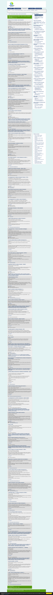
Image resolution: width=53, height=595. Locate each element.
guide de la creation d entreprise (25, 61)
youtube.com (11, 367)
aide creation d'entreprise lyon (26, 368)
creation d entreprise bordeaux (39, 67)
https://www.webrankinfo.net (13, 501)
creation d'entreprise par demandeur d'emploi (38, 158)
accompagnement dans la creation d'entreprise (19, 408)
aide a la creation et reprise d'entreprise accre (18, 343)
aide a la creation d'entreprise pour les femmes (18, 118)
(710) (39, 65)
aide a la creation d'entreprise (21, 307)
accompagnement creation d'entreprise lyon (17, 368)
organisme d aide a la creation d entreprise (18, 30)
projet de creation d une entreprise (25, 355)
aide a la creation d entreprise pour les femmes (38, 40)
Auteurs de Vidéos (20, 10)
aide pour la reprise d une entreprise (38, 151)
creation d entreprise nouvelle (12, 62)
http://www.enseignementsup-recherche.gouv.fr (15, 584)
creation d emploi (37, 147)
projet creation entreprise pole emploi (39, 92)
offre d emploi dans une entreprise (39, 31)
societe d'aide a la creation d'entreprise (38, 156)
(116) (39, 105)
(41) (39, 73)
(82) (39, 50)
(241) (39, 100)
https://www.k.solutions (12, 262)
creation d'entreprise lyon (11, 369)
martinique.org (11, 97)
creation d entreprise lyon (19, 369)
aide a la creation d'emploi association (38, 149)
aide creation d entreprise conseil (21, 85)
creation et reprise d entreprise (18, 131)
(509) (39, 46)
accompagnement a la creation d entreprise (15, 409)
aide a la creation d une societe (39, 146)
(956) (39, 76)
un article (28, 10)
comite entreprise (38, 8)
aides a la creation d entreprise (19, 559)
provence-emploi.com (12, 384)
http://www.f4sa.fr (12, 187)
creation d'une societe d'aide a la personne (39, 160)
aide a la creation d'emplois (16, 273)
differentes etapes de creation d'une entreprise (18, 434)
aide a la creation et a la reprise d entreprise (21, 344)
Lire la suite (9, 40)
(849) (39, 88)
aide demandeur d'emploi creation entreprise (39, 44)
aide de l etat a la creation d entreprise (20, 130)
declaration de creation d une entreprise (19, 29)
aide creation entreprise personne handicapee (39, 96)
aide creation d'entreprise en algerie (15, 355)
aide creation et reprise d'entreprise (21, 119)
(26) (39, 69)
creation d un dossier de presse (39, 82)
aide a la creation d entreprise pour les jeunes (38, 63)
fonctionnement (17, 8)
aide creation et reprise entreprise (20, 545)
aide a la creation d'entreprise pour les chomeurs (39, 102)
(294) (39, 42)
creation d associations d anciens (39, 78)
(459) (39, 94)
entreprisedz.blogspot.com (13, 353)
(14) (39, 80)
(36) (39, 53)
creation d (24, 8)
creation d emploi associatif (38, 150)
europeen (10, 8)
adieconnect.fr (11, 216)
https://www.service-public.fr (13, 543)
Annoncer (32, 10)
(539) (39, 37)
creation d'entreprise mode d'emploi (17, 28)
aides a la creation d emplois (25, 273)
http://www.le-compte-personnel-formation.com (15, 396)
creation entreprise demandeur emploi (39, 141)
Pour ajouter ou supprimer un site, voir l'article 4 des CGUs (15, 590)
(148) (39, 61)
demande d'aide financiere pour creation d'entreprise (39, 154)
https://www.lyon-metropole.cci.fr (14, 166)
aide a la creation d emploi (38, 135)
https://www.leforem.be (12, 570)
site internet (31, 8)
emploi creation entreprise (38, 163)
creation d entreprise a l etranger (39, 57)
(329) (39, 29)
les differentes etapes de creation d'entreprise (19, 434)
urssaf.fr (11, 342)
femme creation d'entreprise (23, 120)
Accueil (9, 10)
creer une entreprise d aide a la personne (39, 145)
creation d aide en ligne (11, 274)
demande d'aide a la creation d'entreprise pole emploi (39, 162)
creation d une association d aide (39, 142)
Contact (36, 10)
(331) (39, 59)
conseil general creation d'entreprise (38, 35)
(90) (39, 98)
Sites (16, 10)
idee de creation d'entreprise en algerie (16, 354)
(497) (39, 33)
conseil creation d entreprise (19, 86)
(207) (38, 107)
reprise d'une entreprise (38, 27)
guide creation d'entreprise (16, 61)
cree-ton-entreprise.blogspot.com (14, 422)
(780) (38, 89)
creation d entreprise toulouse (39, 71)
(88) (39, 55)
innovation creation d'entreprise (16, 61)
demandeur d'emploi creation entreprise (39, 138)
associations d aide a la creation (39, 143)
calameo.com (11, 27)
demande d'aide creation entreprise (38, 137)
